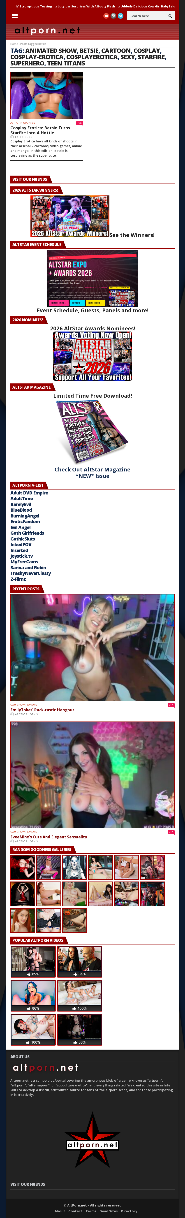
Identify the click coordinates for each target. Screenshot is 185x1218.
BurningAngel (24, 516)
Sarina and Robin (28, 567)
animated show (51, 50)
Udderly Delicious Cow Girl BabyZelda (114, 6)
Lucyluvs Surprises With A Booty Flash (51, 6)
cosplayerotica (92, 57)
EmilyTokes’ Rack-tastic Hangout (42, 709)
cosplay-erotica (36, 57)
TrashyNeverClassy (30, 573)
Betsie (89, 50)
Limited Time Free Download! (92, 395)
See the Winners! (132, 235)
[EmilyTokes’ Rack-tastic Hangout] (92, 647)
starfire (151, 57)
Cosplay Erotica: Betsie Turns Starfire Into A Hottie (40, 130)
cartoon (116, 50)
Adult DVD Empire (29, 493)
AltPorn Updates (22, 122)
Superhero (27, 63)
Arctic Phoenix (26, 714)
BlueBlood (21, 510)
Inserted (19, 550)
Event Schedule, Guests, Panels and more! (92, 310)
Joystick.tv (21, 556)
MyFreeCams (24, 562)
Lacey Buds (23, 137)
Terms (91, 1211)
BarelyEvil (20, 504)
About (60, 1211)
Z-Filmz (18, 579)
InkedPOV (20, 544)
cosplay (147, 50)
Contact (75, 1211)
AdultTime (21, 498)
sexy (127, 57)
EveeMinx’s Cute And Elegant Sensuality (48, 837)
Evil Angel (20, 527)
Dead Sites (108, 1211)
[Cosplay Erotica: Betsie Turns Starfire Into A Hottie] (46, 95)
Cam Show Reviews (23, 704)
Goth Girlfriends (27, 533)
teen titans (66, 63)
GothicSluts (22, 539)
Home (14, 44)
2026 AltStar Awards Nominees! (92, 328)
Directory (129, 1211)
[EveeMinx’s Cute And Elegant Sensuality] (92, 775)
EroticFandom (25, 521)
